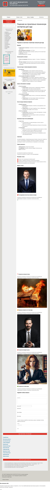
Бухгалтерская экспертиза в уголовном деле (25, 152)
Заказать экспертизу (41, 5)
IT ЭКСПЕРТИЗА (7, 34)
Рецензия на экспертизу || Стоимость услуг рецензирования (27, 154)
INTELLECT (6, 45)
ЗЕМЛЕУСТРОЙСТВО (8, 37)
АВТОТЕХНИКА (7, 46)
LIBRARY (6, 48)
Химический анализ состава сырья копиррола (16, 467)
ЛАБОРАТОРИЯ (7, 47)
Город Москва (5, 437)
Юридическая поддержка (9, 21)
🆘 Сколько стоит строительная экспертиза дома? (26, 159)
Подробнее (11, 487)
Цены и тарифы (30, 17)
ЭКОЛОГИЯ (6, 43)
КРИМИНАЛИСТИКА (8, 33)
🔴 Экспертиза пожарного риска (23, 349)
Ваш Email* (19, 406)
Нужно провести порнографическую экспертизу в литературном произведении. (21, 465)
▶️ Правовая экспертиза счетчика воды (25, 310)
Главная (8, 17)
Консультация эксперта (25, 459)
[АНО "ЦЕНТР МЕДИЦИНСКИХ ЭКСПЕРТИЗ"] (5, 5)
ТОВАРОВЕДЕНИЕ (7, 44)
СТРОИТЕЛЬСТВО (19, 20)
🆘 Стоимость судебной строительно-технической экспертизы (28, 160)
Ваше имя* (19, 408)
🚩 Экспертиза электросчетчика (23, 274)
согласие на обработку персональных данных (28, 420)
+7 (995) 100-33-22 (41, 2)
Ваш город (19, 416)
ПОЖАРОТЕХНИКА (7, 38)
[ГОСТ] (9, 93)
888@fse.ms (41, 3)
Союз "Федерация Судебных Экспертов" (19, 475)
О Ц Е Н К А (6, 42)
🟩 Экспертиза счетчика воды (23, 386)
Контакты (41, 17)
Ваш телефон (19, 412)
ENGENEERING (7, 35)
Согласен (0, 489)
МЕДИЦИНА (6, 32)
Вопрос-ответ (19, 17)
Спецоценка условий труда (7, 476)
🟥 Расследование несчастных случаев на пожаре (26, 194)
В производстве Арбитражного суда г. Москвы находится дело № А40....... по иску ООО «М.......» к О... (24, 464)
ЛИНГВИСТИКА (7, 39)
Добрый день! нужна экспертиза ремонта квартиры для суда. (18, 466)
